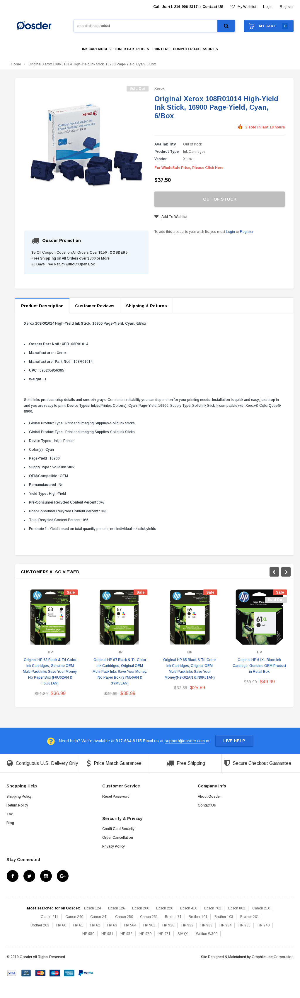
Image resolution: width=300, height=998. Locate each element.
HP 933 (206, 925)
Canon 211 (49, 917)
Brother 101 (198, 917)
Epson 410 (188, 908)
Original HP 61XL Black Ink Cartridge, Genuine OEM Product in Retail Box (259, 666)
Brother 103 (223, 917)
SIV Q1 (183, 934)
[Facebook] (12, 876)
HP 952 (126, 934)
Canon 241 (99, 917)
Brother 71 (173, 917)
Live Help (234, 740)
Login (230, 232)
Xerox (159, 89)
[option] (50, 645)
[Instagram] (46, 876)
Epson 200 (140, 908)
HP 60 (61, 925)
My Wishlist (247, 7)
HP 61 (78, 925)
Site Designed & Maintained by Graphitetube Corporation (247, 957)
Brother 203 (39, 925)
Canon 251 (149, 917)
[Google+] (63, 876)
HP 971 (164, 934)
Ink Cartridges (194, 152)
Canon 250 (124, 917)
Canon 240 (74, 917)
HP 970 (145, 934)
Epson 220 (164, 908)
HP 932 (187, 925)
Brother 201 (249, 917)
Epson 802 (236, 908)
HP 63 (112, 925)
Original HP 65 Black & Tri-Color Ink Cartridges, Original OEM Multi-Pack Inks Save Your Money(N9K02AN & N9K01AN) (189, 669)
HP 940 (264, 925)
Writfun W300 (206, 934)
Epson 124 (92, 908)
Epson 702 (212, 908)
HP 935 (244, 925)
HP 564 (130, 925)
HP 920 (168, 925)
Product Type (166, 152)
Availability (165, 144)
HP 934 (225, 925)
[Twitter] (29, 876)
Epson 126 (116, 908)
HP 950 (88, 934)
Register (287, 7)
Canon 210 (261, 908)
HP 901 (149, 925)
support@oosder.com (185, 740)
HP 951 (107, 934)
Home (16, 64)
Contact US (212, 7)
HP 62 (95, 925)
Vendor (160, 159)
